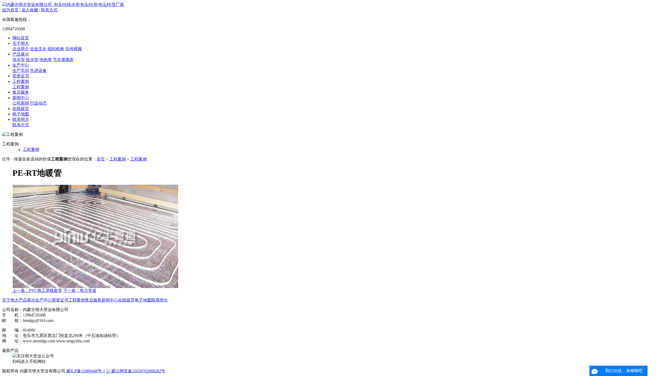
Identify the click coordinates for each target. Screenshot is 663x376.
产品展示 (20, 54)
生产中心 (20, 65)
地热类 (45, 59)
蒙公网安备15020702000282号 (137, 371)
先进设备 (38, 70)
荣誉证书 (20, 76)
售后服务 (20, 92)
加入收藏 (29, 10)
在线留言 (20, 108)
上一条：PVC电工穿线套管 (37, 290)
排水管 (18, 59)
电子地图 (20, 114)
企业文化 (38, 49)
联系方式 (49, 10)
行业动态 (38, 103)
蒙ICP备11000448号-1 (85, 371)
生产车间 (20, 70)
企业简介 (20, 49)
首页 (101, 159)
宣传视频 (73, 49)
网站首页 (20, 38)
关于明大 (20, 43)
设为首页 (10, 10)
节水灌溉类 (63, 59)
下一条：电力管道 (79, 290)
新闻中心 (20, 97)
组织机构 (56, 49)
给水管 (32, 59)
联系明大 (20, 119)
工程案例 (20, 81)
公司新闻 (20, 103)
